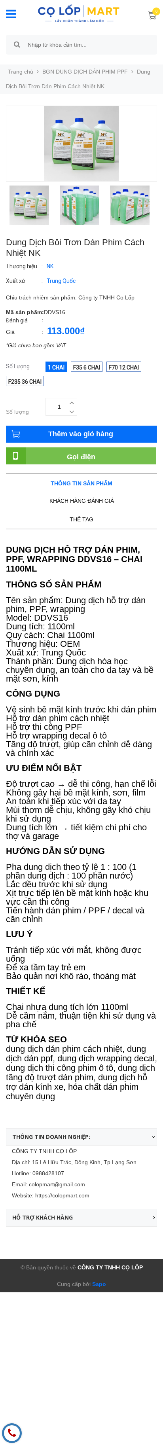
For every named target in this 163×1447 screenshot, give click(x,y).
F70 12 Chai (124, 367)
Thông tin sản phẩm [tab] (81, 483)
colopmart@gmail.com (57, 1184)
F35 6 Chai (86, 367)
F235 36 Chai (25, 382)
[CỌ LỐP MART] (78, 12)
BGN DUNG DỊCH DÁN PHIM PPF (85, 71)
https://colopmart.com (62, 1195)
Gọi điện (81, 457)
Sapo (98, 1284)
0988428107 (48, 1173)
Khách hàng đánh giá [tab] (81, 501)
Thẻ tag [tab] (81, 519)
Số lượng (17, 412)
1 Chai (56, 367)
